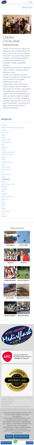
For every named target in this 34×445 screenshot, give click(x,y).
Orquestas (4, 189)
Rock (2, 201)
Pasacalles (4, 194)
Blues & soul (5, 132)
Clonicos (3, 149)
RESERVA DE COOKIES (6, 403)
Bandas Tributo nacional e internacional (12, 127)
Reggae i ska (4, 199)
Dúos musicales (5, 167)
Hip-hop (3, 181)
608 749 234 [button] (7, 442)
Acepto (9, 436)
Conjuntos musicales (7, 154)
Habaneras (6, 179)
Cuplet (3, 164)
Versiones (4, 216)
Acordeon (4, 125)
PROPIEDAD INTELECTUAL (7, 399)
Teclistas (3, 208)
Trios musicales (5, 211)
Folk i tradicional (5, 174)
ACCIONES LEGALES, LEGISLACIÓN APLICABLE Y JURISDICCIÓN (16, 398)
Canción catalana (6, 140)
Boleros (3, 135)
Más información (21, 436)
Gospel (3, 177)
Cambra (3, 137)
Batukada (4, 130)
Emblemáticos (5, 169)
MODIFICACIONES (5, 405)
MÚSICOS (6, 119)
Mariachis (4, 186)
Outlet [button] (30, 442)
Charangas (4, 147)
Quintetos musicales (7, 196)
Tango (3, 206)
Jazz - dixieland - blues (8, 184)
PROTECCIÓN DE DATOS (7, 401)
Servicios (27, 7)
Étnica (3, 172)
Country (3, 159)
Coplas (3, 157)
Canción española (6, 142)
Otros (2, 191)
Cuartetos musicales (7, 162)
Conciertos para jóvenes (8, 152)
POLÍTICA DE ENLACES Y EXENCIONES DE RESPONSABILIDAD (16, 406)
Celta (2, 145)
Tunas (3, 213)
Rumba (3, 204)
